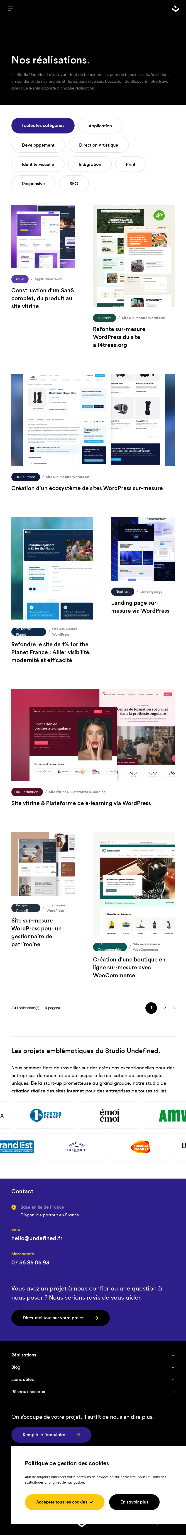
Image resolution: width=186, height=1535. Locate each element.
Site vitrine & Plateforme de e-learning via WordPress (81, 803)
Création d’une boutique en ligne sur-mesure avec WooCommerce (129, 967)
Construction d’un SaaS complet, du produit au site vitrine (42, 298)
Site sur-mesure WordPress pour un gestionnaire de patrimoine (36, 932)
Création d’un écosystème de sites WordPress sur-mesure (87, 488)
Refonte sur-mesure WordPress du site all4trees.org (119, 337)
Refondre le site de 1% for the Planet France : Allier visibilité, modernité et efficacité (51, 652)
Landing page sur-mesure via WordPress (140, 607)
